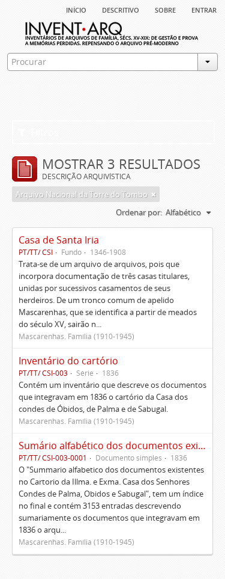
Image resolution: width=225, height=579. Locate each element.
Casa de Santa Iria (59, 240)
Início (76, 9)
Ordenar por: (139, 212)
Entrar (204, 9)
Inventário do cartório (68, 360)
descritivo (120, 9)
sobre (165, 9)
